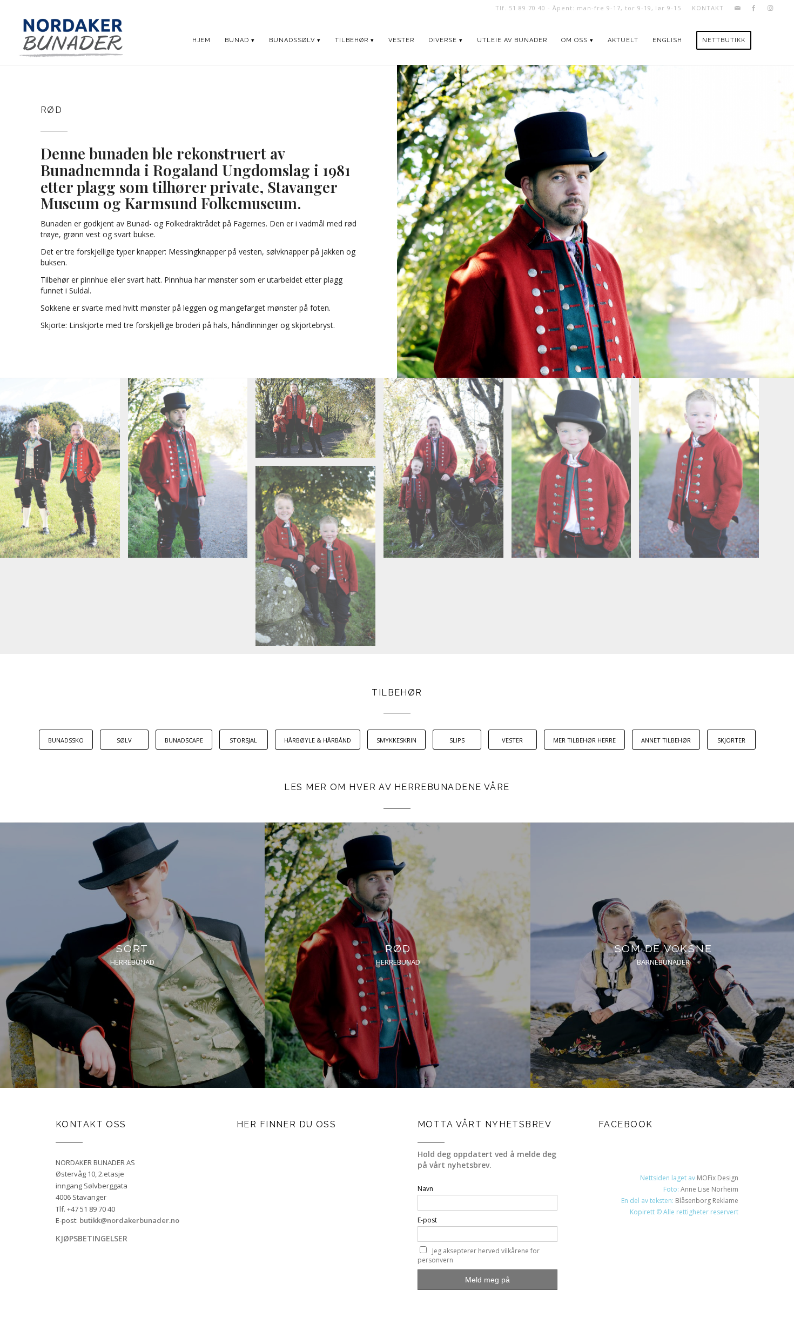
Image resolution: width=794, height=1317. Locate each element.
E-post (427, 1220)
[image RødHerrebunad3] (447, 472)
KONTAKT (707, 8)
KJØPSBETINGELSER (91, 1238)
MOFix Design (717, 1177)
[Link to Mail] (737, 8)
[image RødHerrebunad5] (703, 472)
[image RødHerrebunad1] (192, 472)
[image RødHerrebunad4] (576, 472)
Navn (425, 1188)
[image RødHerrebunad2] (319, 422)
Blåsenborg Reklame (706, 1200)
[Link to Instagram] (770, 8)
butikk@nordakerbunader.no (129, 1220)
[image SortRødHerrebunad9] (64, 472)
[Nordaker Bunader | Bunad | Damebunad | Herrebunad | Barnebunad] (71, 40)
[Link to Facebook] (754, 8)
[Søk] (768, 40)
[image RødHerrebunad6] (319, 559)
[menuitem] (705, 8)
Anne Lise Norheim (709, 1189)
